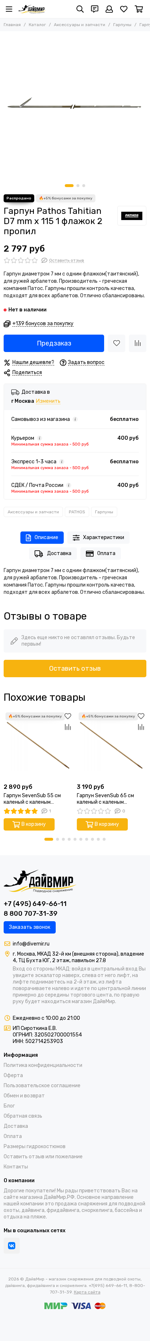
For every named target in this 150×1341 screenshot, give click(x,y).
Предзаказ (54, 343)
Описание (46, 537)
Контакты (16, 1167)
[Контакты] (94, 9)
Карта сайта (87, 1292)
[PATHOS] (132, 215)
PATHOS (77, 511)
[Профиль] (109, 9)
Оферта (13, 1075)
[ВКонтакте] (12, 1246)
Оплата (106, 553)
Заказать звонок (29, 927)
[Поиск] (80, 9)
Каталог (37, 24)
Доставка (59, 553)
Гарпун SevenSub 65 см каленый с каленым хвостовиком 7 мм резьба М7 (108, 799)
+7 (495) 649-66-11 (35, 904)
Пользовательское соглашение (42, 1086)
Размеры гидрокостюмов (35, 1146)
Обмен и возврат (24, 1096)
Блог (9, 1106)
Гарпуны (122, 24)
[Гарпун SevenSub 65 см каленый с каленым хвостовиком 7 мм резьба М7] (111, 745)
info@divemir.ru (31, 944)
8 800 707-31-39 (31, 914)
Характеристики (103, 537)
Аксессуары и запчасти (79, 24)
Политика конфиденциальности (43, 1065)
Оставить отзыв (75, 668)
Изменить (48, 401)
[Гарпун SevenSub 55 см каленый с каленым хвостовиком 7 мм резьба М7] (38, 745)
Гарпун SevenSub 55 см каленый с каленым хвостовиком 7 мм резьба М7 (35, 799)
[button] (69, 185)
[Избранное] (116, 343)
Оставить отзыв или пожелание (43, 1157)
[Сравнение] (137, 343)
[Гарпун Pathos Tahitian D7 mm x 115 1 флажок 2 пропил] (75, 106)
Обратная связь (23, 1116)
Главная (12, 24)
